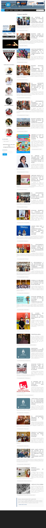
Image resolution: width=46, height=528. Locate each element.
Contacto (21, 10)
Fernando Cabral (8, 84)
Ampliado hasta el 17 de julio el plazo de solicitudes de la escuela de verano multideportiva (37, 178)
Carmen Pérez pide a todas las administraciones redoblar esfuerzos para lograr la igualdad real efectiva (37, 230)
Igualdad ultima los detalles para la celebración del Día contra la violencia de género (37, 367)
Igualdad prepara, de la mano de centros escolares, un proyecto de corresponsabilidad (37, 299)
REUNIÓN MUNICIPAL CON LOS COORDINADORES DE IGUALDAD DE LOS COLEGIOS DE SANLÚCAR (37, 68)
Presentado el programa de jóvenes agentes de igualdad (37, 350)
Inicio (3, 10)
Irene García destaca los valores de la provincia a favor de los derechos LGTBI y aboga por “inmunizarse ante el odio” (37, 453)
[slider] (13, 36)
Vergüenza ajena (36, 334)
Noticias (28, 222)
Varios (28, 293)
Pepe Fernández (8, 136)
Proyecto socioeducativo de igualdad (37, 469)
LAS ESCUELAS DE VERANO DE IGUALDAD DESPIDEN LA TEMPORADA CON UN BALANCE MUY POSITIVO (37, 20)
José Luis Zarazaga (9, 115)
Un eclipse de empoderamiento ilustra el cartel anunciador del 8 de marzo (37, 316)
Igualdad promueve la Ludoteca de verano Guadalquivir (37, 212)
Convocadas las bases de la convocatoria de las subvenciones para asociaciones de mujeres (37, 401)
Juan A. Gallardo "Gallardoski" (8, 105)
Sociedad (28, 464)
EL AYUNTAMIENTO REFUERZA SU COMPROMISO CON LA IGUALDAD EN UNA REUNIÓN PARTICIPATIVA (37, 104)
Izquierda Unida (28, 97)
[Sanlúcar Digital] (8, 4)
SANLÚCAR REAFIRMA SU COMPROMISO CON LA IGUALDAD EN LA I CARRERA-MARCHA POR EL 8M (37, 52)
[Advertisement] (9, 19)
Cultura (40, 149)
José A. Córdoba (9, 126)
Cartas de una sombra (37, 484)
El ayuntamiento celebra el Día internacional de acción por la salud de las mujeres (37, 195)
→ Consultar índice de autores (22, 504)
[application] (9, 37)
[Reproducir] (3, 36)
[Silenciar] (11, 36)
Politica (26, 30)
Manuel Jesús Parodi (9, 74)
